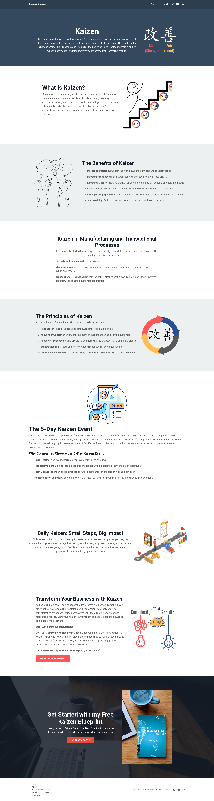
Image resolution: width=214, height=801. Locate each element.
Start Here (156, 4)
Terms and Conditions (40, 792)
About (34, 787)
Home (145, 4)
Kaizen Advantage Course (42, 790)
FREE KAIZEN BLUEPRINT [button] (53, 658)
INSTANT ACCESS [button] (80, 740)
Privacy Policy (37, 795)
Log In (166, 4)
